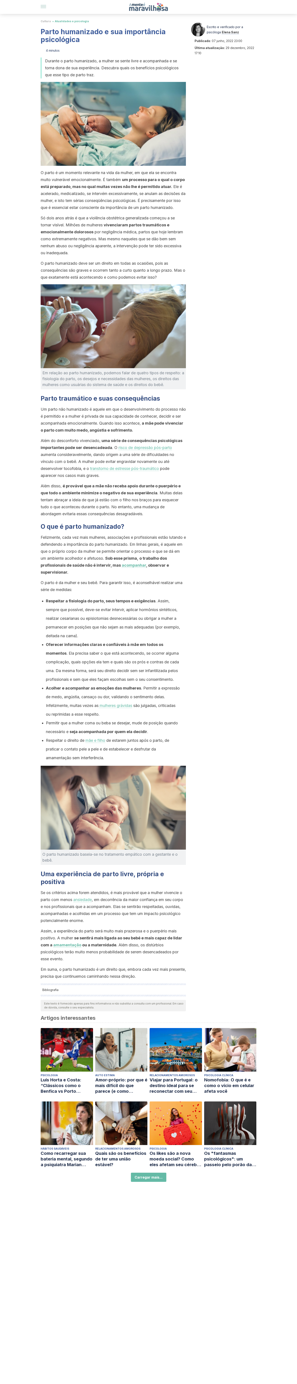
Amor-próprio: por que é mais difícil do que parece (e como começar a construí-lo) (121, 1085)
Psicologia (49, 1075)
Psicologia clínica (218, 1075)
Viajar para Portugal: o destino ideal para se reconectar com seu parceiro (174, 1085)
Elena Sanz (230, 32)
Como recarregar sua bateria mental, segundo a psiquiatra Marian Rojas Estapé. (66, 1159)
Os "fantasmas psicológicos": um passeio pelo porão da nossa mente (228, 1159)
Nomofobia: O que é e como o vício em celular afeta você (229, 1085)
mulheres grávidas (115, 705)
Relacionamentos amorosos (172, 1075)
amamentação (67, 945)
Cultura (46, 21)
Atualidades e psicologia (72, 21)
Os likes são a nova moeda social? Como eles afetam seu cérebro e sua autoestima (175, 1159)
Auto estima (105, 1075)
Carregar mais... (149, 1177)
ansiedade (82, 899)
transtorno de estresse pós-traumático (124, 468)
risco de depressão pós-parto (145, 447)
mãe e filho (95, 740)
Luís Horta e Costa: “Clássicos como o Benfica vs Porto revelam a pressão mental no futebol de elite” (63, 1085)
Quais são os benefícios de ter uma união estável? (120, 1159)
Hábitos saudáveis (55, 1148)
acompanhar (134, 565)
